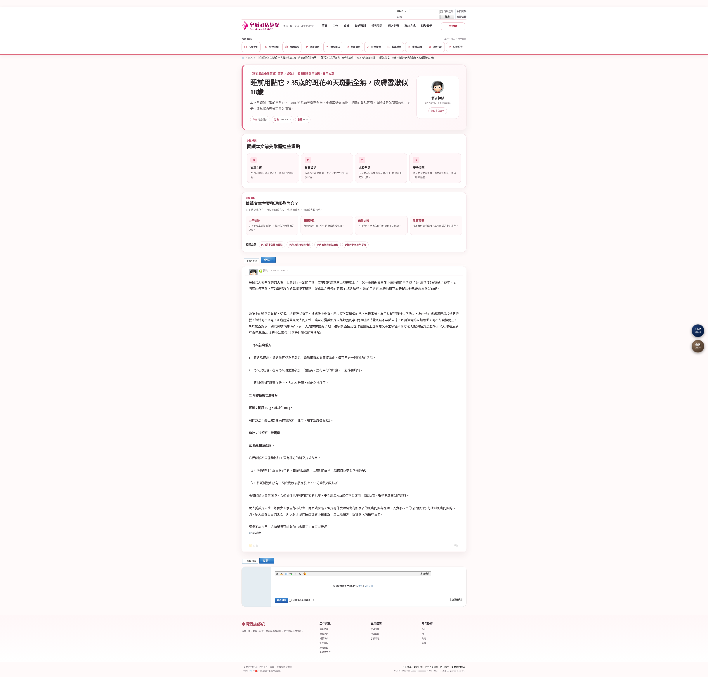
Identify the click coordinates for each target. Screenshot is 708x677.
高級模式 (424, 573)
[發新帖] (268, 260)
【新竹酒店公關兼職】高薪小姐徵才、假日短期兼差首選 (347, 57)
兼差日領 (418, 667)
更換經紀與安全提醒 (355, 244)
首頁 (324, 25)
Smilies (305, 574)
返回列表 (253, 261)
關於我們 (426, 25)
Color (282, 574)
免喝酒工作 (325, 652)
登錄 (360, 586)
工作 (335, 25)
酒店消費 (393, 25)
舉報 (456, 545)
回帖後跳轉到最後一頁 (303, 600)
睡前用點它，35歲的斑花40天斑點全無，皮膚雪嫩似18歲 (406, 57)
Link (291, 574)
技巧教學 (407, 667)
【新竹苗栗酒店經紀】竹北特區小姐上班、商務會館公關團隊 (286, 57)
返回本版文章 (437, 111)
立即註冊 (461, 16)
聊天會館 (324, 648)
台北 (424, 629)
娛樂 (346, 25)
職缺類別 (360, 25)
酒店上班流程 (431, 667)
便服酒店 (324, 629)
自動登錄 (448, 11)
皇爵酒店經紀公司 (243, 57)
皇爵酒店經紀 (458, 667)
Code (300, 574)
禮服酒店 (324, 634)
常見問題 (376, 25)
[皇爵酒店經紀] (261, 25)
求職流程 (375, 638)
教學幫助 (375, 634)
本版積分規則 (456, 599)
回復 (255, 545)
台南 (424, 638)
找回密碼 (461, 11)
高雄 (424, 643)
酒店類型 (444, 667)
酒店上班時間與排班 (299, 244)
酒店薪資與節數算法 (272, 244)
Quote (295, 574)
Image (286, 574)
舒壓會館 (324, 643)
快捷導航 (453, 26)
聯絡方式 (410, 25)
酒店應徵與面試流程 (327, 244)
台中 (424, 634)
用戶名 (400, 11)
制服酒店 (324, 638)
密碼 (399, 16)
